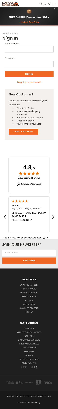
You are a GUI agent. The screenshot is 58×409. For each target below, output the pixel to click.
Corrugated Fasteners (29, 340)
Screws (29, 355)
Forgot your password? (29, 82)
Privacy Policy (29, 296)
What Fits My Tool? (29, 285)
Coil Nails (29, 336)
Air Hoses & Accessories (29, 332)
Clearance (29, 328)
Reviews (29, 300)
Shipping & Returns (29, 292)
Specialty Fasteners (29, 359)
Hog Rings (29, 351)
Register (34, 308)
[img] (29, 173)
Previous (4, 406)
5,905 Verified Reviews (29, 178)
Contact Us (29, 304)
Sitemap (29, 312)
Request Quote (29, 289)
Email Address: (12, 43)
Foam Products (29, 347)
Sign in (23, 308)
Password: (10, 58)
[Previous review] (5, 217)
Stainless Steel (29, 363)
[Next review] (53, 217)
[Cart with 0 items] (49, 3)
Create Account (23, 131)
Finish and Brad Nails (29, 344)
